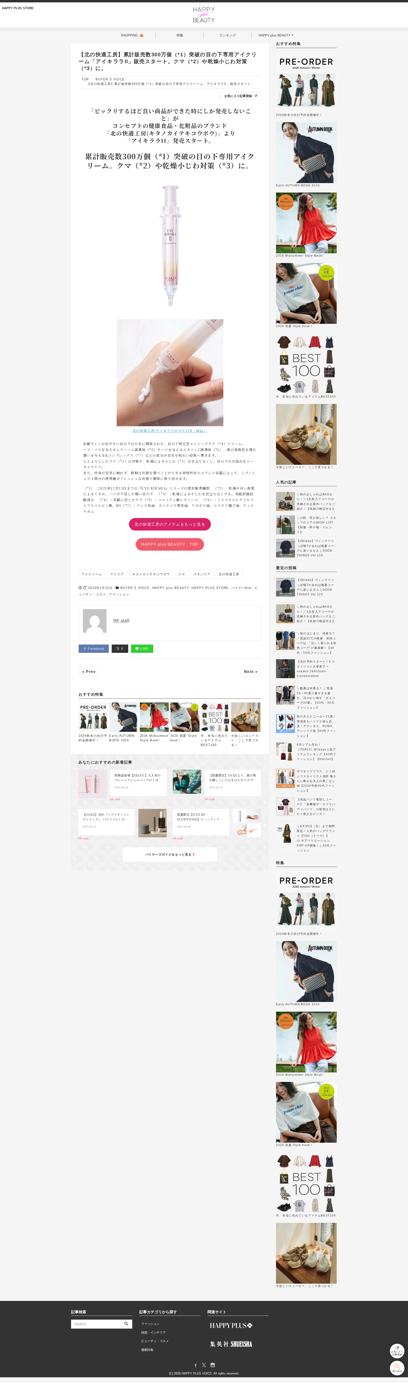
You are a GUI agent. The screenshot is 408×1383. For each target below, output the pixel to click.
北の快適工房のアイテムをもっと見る (170, 524)
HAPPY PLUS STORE (18, 8)
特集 (180, 35)
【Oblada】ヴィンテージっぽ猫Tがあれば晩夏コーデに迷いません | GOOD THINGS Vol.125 (315, 548)
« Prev (89, 672)
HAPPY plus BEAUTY (274, 35)
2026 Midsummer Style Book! (154, 738)
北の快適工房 (229, 574)
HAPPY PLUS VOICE (197, 1373)
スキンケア (202, 574)
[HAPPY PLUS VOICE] (204, 14)
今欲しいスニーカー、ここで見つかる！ (245, 740)
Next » (251, 672)
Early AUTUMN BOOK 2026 (121, 738)
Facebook (95, 648)
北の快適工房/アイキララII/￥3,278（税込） (170, 431)
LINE (144, 648)
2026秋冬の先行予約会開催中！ (93, 738)
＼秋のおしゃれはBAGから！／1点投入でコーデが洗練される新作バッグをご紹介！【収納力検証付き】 (316, 501)
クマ (181, 574)
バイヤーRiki (241, 588)
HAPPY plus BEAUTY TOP (170, 544)
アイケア (117, 574)
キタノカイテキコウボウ (151, 574)
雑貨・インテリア (153, 1332)
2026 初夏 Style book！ (183, 738)
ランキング (227, 35)
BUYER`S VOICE (135, 588)
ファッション (119, 594)
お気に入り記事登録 (238, 96)
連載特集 (147, 1350)
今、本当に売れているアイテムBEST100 (214, 740)
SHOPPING (129, 35)
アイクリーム (91, 574)
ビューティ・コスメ (155, 1341)
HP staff (121, 621)
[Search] (126, 1324)
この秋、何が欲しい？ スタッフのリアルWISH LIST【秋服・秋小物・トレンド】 (316, 525)
